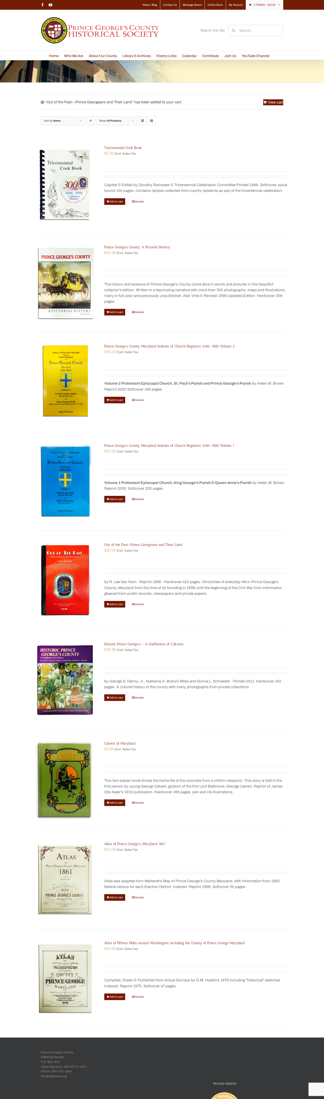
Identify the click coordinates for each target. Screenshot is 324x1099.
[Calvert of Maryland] (65, 780)
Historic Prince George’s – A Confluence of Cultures (143, 644)
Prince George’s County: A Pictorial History (137, 247)
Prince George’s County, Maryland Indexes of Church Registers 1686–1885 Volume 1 (169, 445)
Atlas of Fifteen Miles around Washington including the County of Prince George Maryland (174, 943)
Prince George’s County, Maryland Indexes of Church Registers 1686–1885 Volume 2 (169, 346)
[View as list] (151, 121)
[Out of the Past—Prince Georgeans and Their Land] (65, 580)
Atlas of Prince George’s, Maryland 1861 (135, 844)
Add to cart (116, 201)
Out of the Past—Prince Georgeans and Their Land (143, 545)
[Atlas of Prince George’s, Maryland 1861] (65, 879)
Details (139, 201)
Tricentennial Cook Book (123, 148)
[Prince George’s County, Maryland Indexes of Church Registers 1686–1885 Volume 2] (65, 382)
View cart (275, 102)
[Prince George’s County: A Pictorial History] (65, 283)
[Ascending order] (90, 120)
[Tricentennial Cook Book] (65, 183)
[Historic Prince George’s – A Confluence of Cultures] (65, 680)
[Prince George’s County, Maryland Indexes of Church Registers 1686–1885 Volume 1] (65, 481)
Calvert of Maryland (120, 743)
